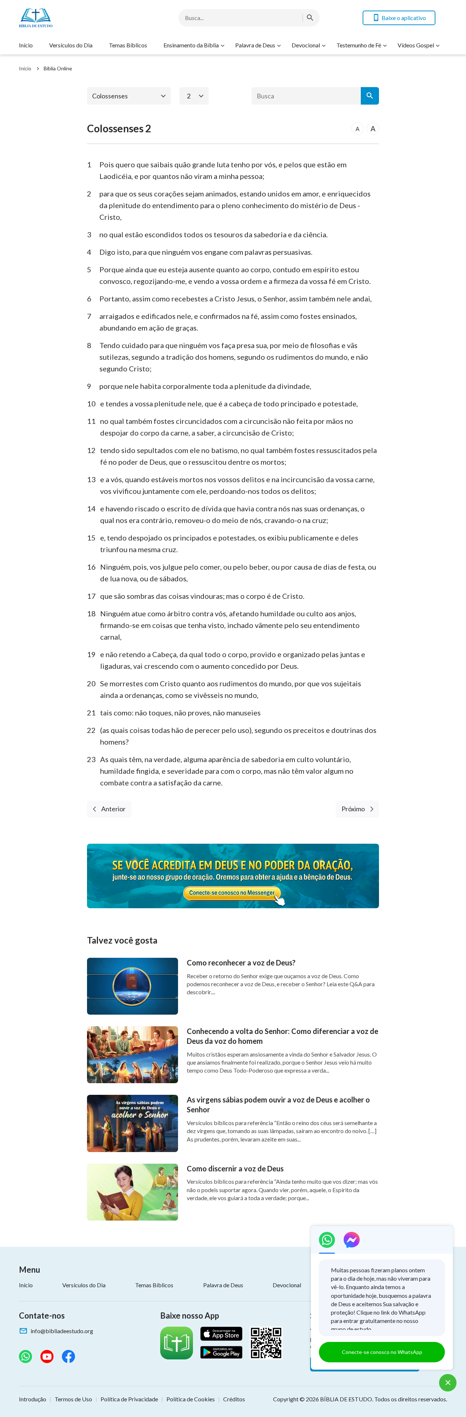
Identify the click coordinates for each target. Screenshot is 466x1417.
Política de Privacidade (129, 1398)
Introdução (32, 1398)
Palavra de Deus (255, 45)
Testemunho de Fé (358, 45)
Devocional (306, 45)
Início (26, 45)
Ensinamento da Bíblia (191, 45)
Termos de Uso (73, 1398)
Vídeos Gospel (416, 45)
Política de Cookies (190, 1398)
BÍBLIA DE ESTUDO (346, 1398)
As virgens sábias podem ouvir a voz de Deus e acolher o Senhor (278, 1104)
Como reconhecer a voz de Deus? (241, 962)
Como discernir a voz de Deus (235, 1168)
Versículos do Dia (70, 45)
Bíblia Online (58, 68)
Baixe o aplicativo (404, 17)
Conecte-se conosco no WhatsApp (382, 1352)
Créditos (234, 1398)
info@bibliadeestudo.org (62, 1330)
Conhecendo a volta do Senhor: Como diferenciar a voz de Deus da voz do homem (282, 1036)
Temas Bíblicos (128, 45)
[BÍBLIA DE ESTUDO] (77, 18)
